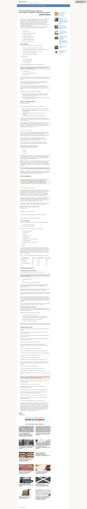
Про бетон (21, 5)
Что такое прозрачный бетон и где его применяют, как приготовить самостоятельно (63, 14)
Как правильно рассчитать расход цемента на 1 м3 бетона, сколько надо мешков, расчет (63, 27)
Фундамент (39, 5)
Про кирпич (33, 5)
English (67, 2)
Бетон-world (22, 1)
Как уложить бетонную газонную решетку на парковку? (63, 47)
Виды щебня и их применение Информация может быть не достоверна (63, 51)
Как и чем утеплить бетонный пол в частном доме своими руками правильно (63, 32)
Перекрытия (27, 5)
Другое (44, 5)
